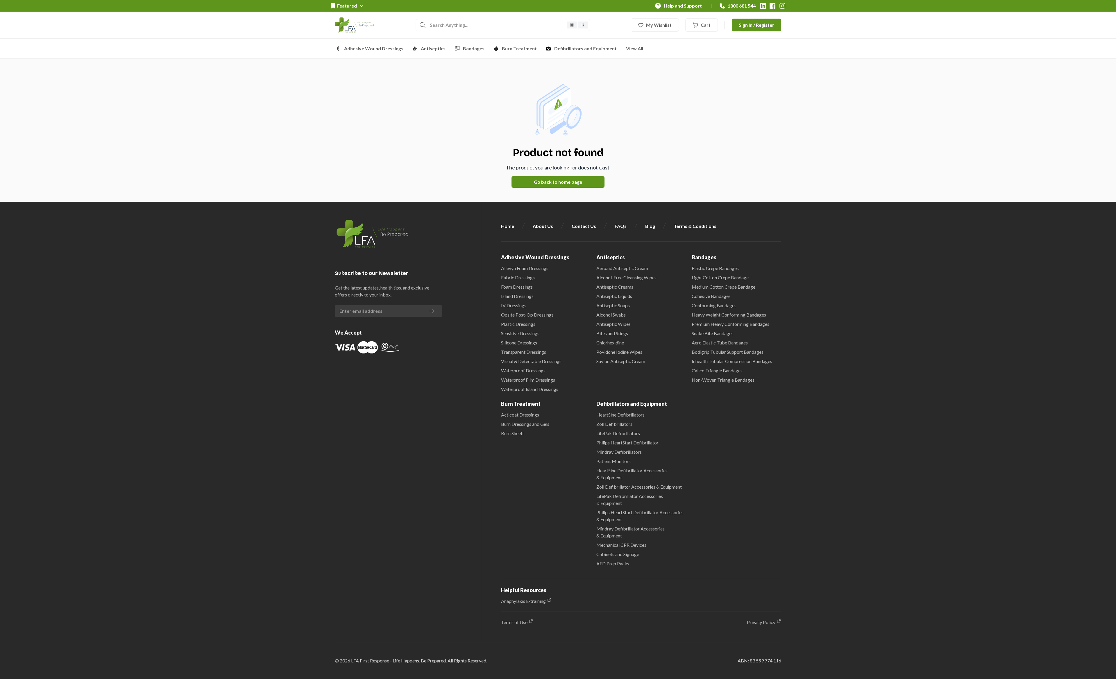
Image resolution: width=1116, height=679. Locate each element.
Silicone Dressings (519, 342)
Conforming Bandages (714, 305)
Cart (706, 25)
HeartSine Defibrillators (620, 414)
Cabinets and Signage (617, 554)
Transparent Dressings (523, 352)
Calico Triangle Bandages (717, 370)
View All (634, 48)
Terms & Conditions (695, 226)
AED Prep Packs (612, 563)
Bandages (473, 48)
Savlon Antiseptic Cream (620, 361)
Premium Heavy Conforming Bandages (730, 324)
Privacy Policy (761, 622)
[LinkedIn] (763, 6)
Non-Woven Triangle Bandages (723, 380)
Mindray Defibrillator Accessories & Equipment (630, 532)
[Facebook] (772, 6)
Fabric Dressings (518, 277)
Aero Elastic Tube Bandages (720, 342)
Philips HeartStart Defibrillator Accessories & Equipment (640, 516)
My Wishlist (659, 25)
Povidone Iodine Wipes (619, 352)
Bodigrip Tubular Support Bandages (727, 352)
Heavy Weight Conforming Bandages (729, 314)
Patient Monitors (613, 461)
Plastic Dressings (518, 324)
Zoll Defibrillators (614, 424)
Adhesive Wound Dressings (373, 48)
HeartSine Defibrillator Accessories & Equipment (632, 474)
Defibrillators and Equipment (585, 48)
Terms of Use (514, 622)
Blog (650, 226)
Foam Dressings (517, 287)
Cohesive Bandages (711, 296)
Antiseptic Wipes (613, 324)
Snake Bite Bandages (713, 333)
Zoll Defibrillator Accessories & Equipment (639, 486)
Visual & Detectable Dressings (531, 361)
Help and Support (683, 5)
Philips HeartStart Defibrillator (627, 442)
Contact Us (584, 226)
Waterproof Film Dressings (528, 380)
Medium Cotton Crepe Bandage (723, 287)
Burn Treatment (519, 48)
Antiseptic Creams (614, 287)
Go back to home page (558, 182)
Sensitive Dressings (520, 333)
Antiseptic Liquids (614, 296)
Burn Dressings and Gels (525, 424)
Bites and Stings (612, 333)
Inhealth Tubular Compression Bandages (732, 361)
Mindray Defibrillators (619, 452)
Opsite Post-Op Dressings (527, 314)
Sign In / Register (756, 25)
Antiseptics (433, 48)
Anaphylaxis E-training (523, 601)
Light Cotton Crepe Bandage (720, 277)
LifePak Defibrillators (618, 433)
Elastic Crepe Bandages (715, 268)
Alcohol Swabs (611, 314)
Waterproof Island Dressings (529, 389)
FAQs (621, 226)
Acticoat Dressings (520, 414)
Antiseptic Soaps (613, 305)
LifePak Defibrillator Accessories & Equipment (629, 499)
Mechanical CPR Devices (621, 545)
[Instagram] (782, 5)
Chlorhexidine (610, 342)
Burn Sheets (513, 433)
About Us (543, 226)
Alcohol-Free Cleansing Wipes (626, 277)
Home (507, 226)
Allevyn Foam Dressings (524, 268)
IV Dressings (513, 305)
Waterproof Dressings (523, 370)
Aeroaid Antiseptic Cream (622, 268)
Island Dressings (517, 296)
